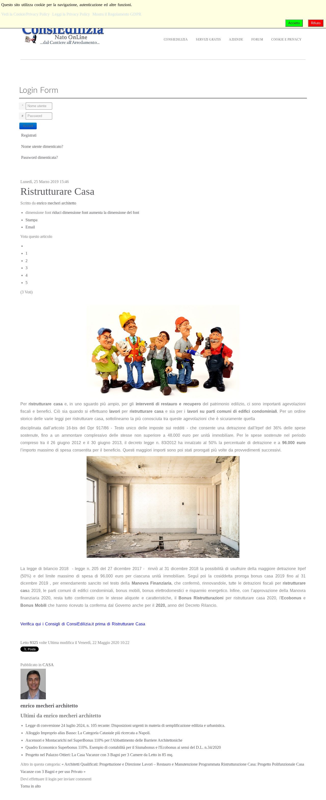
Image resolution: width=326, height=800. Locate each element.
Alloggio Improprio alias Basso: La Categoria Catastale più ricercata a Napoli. (88, 733)
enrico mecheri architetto (56, 203)
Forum (257, 39)
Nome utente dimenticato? (42, 146)
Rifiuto (315, 23)
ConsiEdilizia (176, 39)
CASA (48, 665)
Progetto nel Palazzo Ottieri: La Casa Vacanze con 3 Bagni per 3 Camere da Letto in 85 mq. (99, 755)
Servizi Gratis (208, 39)
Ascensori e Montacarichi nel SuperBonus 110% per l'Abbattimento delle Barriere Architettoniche (103, 740)
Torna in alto (30, 786)
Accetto (294, 23)
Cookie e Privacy (286, 39)
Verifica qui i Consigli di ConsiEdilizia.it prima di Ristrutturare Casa (82, 624)
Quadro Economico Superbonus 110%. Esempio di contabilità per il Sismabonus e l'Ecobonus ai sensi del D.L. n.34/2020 (123, 747)
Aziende (236, 39)
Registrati (29, 135)
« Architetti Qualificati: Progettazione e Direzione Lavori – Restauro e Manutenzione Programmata (141, 764)
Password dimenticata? (39, 157)
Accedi (28, 126)
